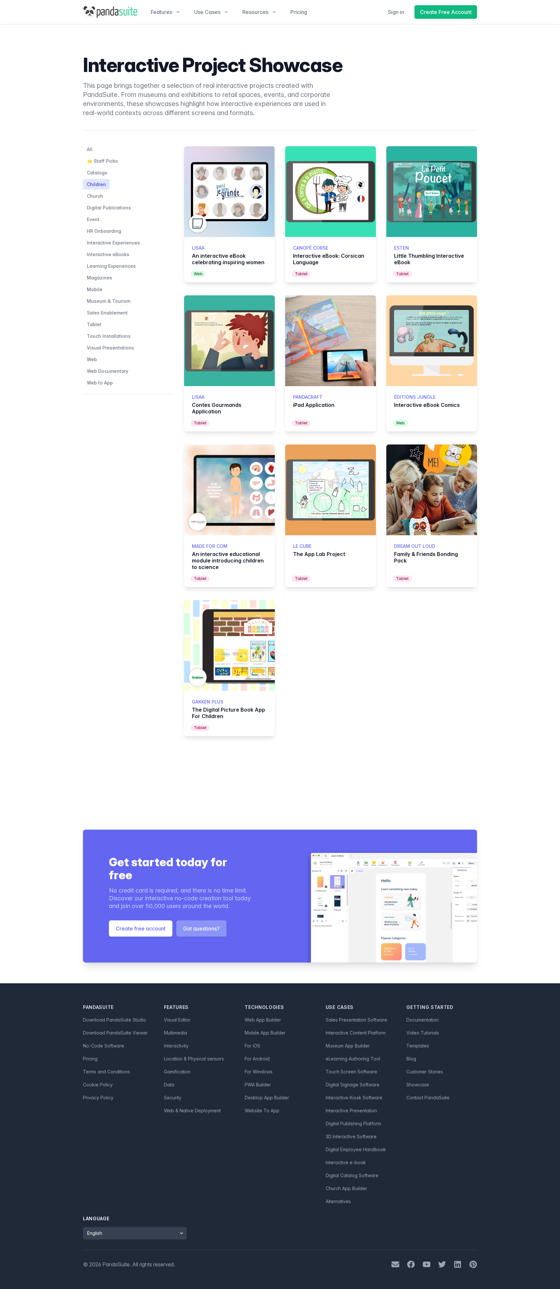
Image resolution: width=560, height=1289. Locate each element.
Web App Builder (263, 1020)
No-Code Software (103, 1045)
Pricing (298, 12)
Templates (417, 1045)
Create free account (141, 928)
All (89, 149)
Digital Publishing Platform (353, 1123)
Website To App (262, 1110)
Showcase (417, 1084)
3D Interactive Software (351, 1136)
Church (95, 196)
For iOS (252, 1045)
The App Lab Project (319, 554)
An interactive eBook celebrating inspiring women (228, 259)
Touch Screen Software (351, 1071)
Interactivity (176, 1045)
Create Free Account (446, 12)
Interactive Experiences (113, 242)
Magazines (99, 277)
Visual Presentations (110, 347)
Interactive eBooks (108, 254)
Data (169, 1084)
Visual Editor (177, 1020)
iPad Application (313, 405)
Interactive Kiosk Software (354, 1097)
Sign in (396, 12)
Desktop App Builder (267, 1097)
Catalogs (97, 172)
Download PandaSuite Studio (114, 1020)
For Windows (259, 1071)
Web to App (100, 382)
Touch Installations (109, 336)
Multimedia (175, 1032)
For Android (257, 1058)
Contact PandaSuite (427, 1097)
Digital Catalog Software (352, 1175)
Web (92, 359)
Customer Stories (424, 1071)
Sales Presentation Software (356, 1020)
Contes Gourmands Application (216, 408)
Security (172, 1097)
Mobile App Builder (265, 1032)
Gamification (177, 1071)
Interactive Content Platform (356, 1032)
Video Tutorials (422, 1032)
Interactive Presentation (351, 1110)
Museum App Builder (348, 1045)
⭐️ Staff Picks (102, 161)
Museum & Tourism (108, 301)
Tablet (94, 324)
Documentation (422, 1020)
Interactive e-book (346, 1162)
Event (93, 219)
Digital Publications (109, 207)
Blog (411, 1058)
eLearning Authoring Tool (353, 1058)
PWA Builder (258, 1084)
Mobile (94, 289)
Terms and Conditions (106, 1071)
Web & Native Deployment (192, 1110)
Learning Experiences (111, 266)
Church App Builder (346, 1188)
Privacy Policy (98, 1097)
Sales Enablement (107, 312)
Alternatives (338, 1201)
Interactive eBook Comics (427, 405)
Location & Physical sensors (194, 1058)
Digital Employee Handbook (356, 1149)
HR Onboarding (104, 231)
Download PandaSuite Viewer (115, 1032)
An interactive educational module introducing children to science (228, 560)
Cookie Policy (98, 1084)
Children (96, 184)
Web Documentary (107, 371)
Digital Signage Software (352, 1084)
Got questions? (201, 928)
